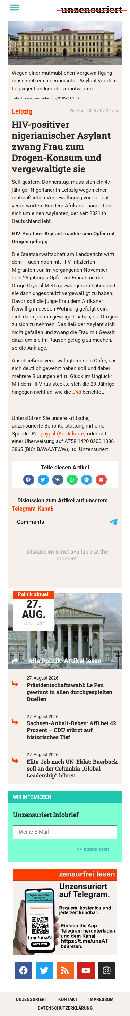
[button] (14, 7)
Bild (76, 392)
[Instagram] (106, 970)
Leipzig (22, 111)
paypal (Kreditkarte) (63, 434)
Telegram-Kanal (32, 508)
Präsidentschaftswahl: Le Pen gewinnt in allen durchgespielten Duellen (69, 691)
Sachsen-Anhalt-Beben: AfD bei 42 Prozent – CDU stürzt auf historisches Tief (71, 729)
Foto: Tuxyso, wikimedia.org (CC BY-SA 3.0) (45, 98)
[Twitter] (44, 970)
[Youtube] (86, 970)
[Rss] (65, 970)
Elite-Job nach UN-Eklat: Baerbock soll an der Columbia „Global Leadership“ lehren (72, 768)
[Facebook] (23, 970)
